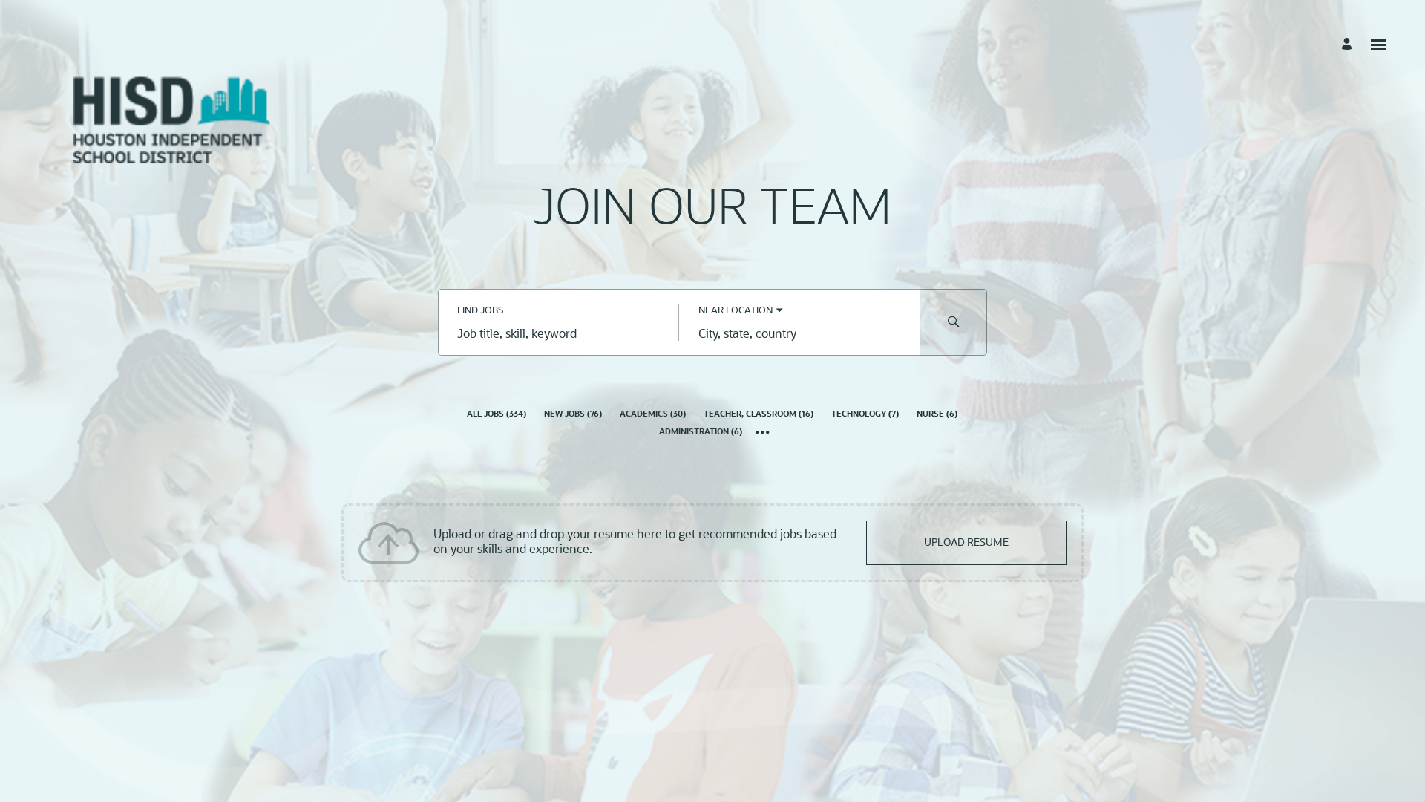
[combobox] (558, 336)
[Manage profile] (1349, 44)
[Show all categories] (762, 434)
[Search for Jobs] (953, 322)
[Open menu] (1378, 45)
